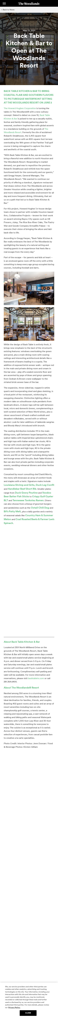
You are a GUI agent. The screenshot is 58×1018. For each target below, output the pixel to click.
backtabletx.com (36, 678)
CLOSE (28, 1013)
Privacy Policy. (14, 1007)
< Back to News (7, 9)
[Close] (54, 987)
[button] (4, 3)
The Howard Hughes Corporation (20, 108)
